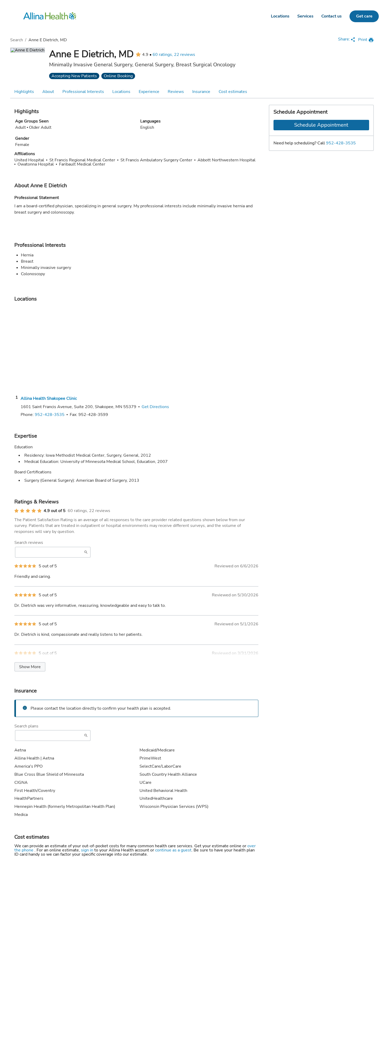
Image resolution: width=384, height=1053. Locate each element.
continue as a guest (173, 850)
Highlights (24, 92)
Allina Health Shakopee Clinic (49, 398)
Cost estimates (233, 92)
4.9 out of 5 (55, 511)
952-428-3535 (341, 143)
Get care (364, 16)
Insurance (201, 92)
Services (305, 16)
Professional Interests (83, 92)
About (48, 92)
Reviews (176, 92)
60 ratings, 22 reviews (174, 54)
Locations (280, 16)
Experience (149, 92)
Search (16, 40)
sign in (87, 850)
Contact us (331, 16)
